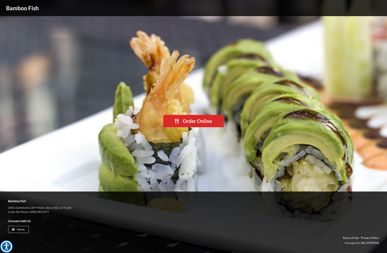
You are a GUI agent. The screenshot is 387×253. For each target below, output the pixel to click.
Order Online (197, 121)
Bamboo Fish (22, 8)
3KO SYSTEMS (370, 243)
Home (20, 229)
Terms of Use (351, 237)
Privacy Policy (370, 237)
